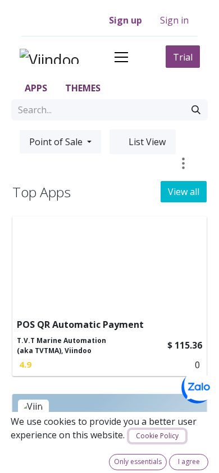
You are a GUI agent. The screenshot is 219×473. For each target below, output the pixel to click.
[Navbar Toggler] (121, 57)
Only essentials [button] (138, 461)
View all (183, 192)
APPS (34, 88)
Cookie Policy (157, 435)
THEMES (82, 88)
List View (146, 142)
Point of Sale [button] (57, 142)
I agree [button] (189, 461)
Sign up (125, 20)
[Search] (196, 109)
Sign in (174, 20)
